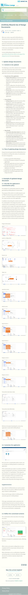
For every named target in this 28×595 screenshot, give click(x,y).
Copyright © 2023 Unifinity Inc (14, 594)
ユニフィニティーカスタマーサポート (13, 30)
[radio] (10, 574)
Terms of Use (5, 591)
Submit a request (18, 580)
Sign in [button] (17, 5)
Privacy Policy (6, 588)
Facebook (22, 565)
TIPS (16, 15)
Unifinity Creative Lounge (8, 15)
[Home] (8, 4)
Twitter (24, 565)
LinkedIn (26, 565)
